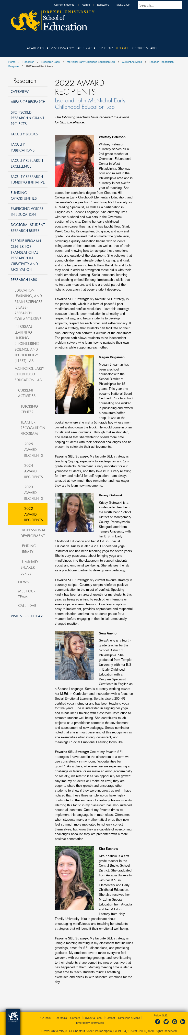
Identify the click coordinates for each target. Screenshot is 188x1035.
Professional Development (33, 532)
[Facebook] (158, 1024)
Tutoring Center (29, 409)
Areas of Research (28, 101)
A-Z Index (45, 1017)
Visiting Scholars (27, 615)
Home (11, 61)
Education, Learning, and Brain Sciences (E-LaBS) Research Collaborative (28, 304)
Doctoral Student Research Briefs (28, 227)
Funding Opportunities (24, 195)
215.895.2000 (137, 1031)
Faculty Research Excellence (27, 163)
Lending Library (28, 548)
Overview (20, 91)
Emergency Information (90, 1022)
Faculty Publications (23, 147)
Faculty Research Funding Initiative (28, 179)
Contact (110, 1017)
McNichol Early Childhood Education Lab (91, 61)
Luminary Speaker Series (29, 567)
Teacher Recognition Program (33, 428)
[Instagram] (174, 1024)
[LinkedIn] (183, 1024)
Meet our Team (26, 593)
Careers (75, 1017)
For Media (61, 1017)
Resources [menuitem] (140, 48)
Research (28, 61)
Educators (103, 4)
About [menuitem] (155, 48)
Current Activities (132, 61)
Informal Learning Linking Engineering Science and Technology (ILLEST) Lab (26, 343)
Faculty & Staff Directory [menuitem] (94, 48)
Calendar (27, 605)
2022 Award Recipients (33, 514)
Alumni (86, 4)
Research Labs (50, 61)
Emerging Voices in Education (27, 211)
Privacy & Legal (92, 1017)
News (23, 581)
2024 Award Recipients (33, 471)
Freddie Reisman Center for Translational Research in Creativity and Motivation (26, 255)
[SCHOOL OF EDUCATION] (50, 29)
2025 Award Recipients (33, 449)
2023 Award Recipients (33, 492)
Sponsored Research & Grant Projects (27, 118)
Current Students (64, 4)
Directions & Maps (129, 1017)
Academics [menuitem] (35, 48)
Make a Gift (123, 4)
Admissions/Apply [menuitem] (60, 48)
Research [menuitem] (122, 48)
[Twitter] (166, 1024)
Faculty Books (24, 133)
